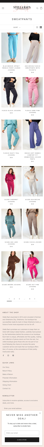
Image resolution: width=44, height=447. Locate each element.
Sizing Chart (7, 385)
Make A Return (8, 374)
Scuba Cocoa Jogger (33, 242)
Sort (16, 27)
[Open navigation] (3, 8)
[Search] (37, 8)
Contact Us (6, 388)
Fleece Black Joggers (11, 110)
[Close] (40, 413)
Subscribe (22, 440)
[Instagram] (8, 355)
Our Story (6, 367)
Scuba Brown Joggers (11, 284)
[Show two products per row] (41, 27)
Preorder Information (10, 378)
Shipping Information (10, 381)
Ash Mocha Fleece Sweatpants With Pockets (32, 68)
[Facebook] (3, 355)
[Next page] (34, 298)
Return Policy (7, 371)
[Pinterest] (13, 355)
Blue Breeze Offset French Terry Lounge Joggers (11, 68)
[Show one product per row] (37, 27)
